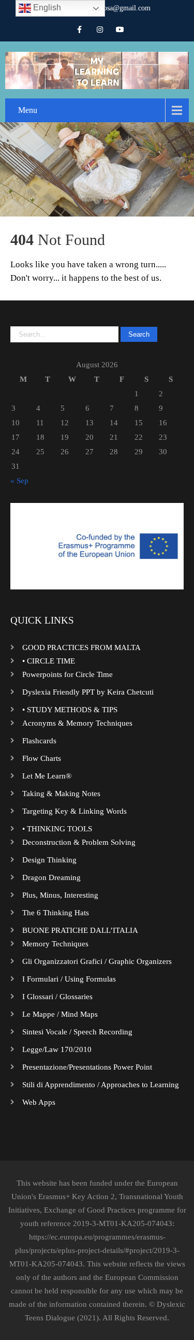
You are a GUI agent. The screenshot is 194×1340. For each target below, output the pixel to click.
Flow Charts (41, 758)
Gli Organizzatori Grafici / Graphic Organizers (97, 961)
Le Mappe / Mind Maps (60, 1014)
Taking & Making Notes (61, 793)
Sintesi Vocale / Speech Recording (77, 1032)
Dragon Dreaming (51, 877)
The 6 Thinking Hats (55, 913)
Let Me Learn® (46, 776)
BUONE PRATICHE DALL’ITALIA (80, 930)
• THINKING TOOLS (57, 829)
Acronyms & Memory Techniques (77, 723)
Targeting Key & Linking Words (74, 811)
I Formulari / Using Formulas (69, 979)
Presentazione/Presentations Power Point (87, 1067)
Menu (27, 110)
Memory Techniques (55, 944)
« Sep (19, 481)
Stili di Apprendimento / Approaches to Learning (100, 1084)
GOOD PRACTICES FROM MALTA (81, 647)
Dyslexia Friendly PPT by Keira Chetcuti (88, 692)
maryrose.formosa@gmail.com (105, 8)
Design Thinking (49, 860)
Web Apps (38, 1102)
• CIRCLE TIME (48, 661)
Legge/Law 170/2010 (57, 1049)
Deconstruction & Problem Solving (79, 842)
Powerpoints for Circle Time (67, 674)
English (46, 7)
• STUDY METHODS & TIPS (69, 709)
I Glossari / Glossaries (57, 996)
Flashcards (39, 741)
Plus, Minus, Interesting (60, 895)
